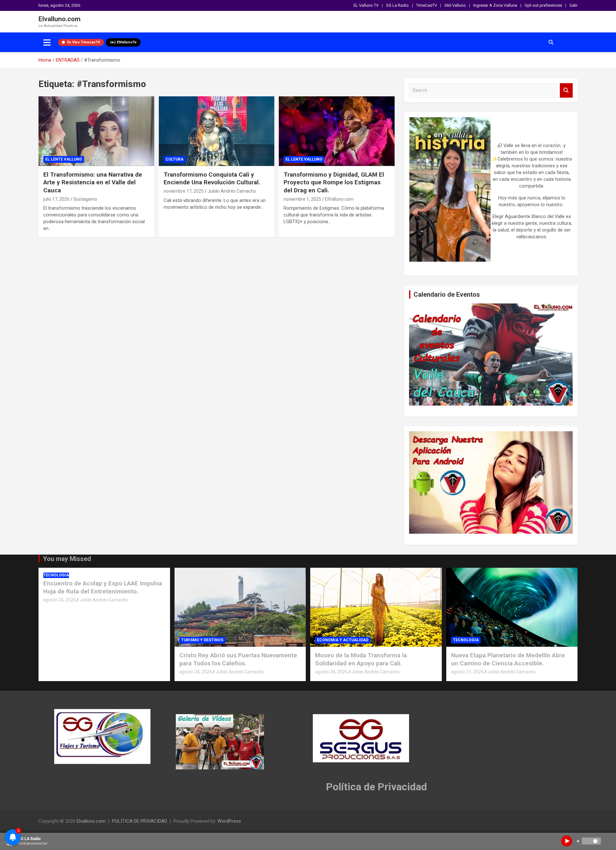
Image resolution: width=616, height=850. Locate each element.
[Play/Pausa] (567, 841)
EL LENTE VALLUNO (63, 159)
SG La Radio (397, 5)
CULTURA (175, 159)
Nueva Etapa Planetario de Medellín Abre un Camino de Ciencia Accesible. (508, 659)
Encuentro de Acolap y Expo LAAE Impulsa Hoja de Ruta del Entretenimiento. (102, 587)
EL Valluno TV (366, 5)
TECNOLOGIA (56, 575)
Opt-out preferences (543, 5)
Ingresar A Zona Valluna (495, 5)
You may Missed (67, 559)
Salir (573, 5)
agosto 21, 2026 (467, 671)
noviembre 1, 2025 (302, 199)
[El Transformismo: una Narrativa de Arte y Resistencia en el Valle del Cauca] (96, 131)
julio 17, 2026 (56, 199)
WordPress (229, 821)
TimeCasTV (426, 5)
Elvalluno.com (59, 19)
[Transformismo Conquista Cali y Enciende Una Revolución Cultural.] (216, 131)
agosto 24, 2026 (59, 599)
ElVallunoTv (127, 42)
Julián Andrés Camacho (232, 191)
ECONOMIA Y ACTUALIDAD (342, 640)
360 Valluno (455, 5)
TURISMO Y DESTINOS (202, 640)
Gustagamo (85, 199)
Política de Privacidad (376, 787)
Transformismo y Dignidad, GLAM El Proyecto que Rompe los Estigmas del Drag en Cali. (334, 182)
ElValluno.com (339, 199)
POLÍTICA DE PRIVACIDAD (139, 821)
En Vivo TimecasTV (83, 42)
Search (566, 90)
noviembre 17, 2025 (184, 191)
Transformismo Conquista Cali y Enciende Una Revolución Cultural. (212, 178)
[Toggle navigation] (47, 42)
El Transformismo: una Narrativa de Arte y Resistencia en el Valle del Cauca (92, 182)
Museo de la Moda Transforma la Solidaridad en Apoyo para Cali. (361, 659)
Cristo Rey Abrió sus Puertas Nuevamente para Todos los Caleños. (238, 659)
